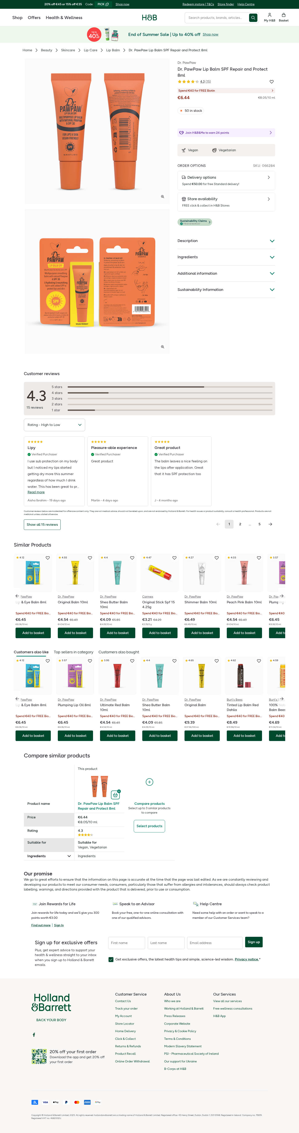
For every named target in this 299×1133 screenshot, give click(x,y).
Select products (149, 826)
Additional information (197, 273)
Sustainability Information (200, 289)
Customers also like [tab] (31, 652)
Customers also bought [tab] (118, 652)
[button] (226, 222)
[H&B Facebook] (34, 1034)
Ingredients (188, 257)
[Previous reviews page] (218, 524)
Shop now (122, 4)
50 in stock (193, 111)
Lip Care (90, 50)
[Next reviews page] (270, 524)
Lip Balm (113, 50)
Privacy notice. (247, 959)
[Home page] (149, 17)
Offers (34, 17)
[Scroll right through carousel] (281, 596)
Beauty (46, 50)
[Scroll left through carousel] (17, 596)
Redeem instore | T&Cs (198, 4)
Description (188, 240)
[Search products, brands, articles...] (254, 17)
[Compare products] (149, 782)
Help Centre (246, 4)
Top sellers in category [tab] (73, 652)
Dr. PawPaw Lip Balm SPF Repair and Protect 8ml (99, 806)
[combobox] (217, 17)
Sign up (254, 942)
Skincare (68, 50)
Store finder (226, 4)
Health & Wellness (64, 17)
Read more (36, 492)
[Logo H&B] (149, 19)
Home (27, 50)
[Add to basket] (116, 794)
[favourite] (47, 558)
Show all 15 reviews (42, 524)
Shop (17, 17)
